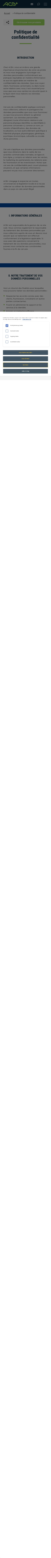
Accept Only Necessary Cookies (25, 352)
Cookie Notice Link (26, 319)
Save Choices (25, 365)
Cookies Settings (25, 371)
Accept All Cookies (25, 358)
